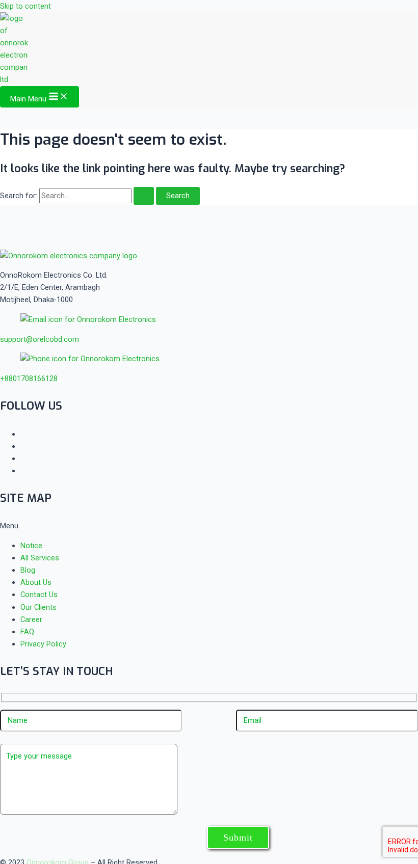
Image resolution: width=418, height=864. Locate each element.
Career (31, 619)
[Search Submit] (144, 196)
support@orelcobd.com (39, 339)
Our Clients (38, 607)
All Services (39, 557)
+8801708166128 (29, 378)
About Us (35, 582)
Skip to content (25, 6)
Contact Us (39, 594)
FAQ (27, 631)
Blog (27, 570)
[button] (209, 526)
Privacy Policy (43, 644)
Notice (31, 545)
